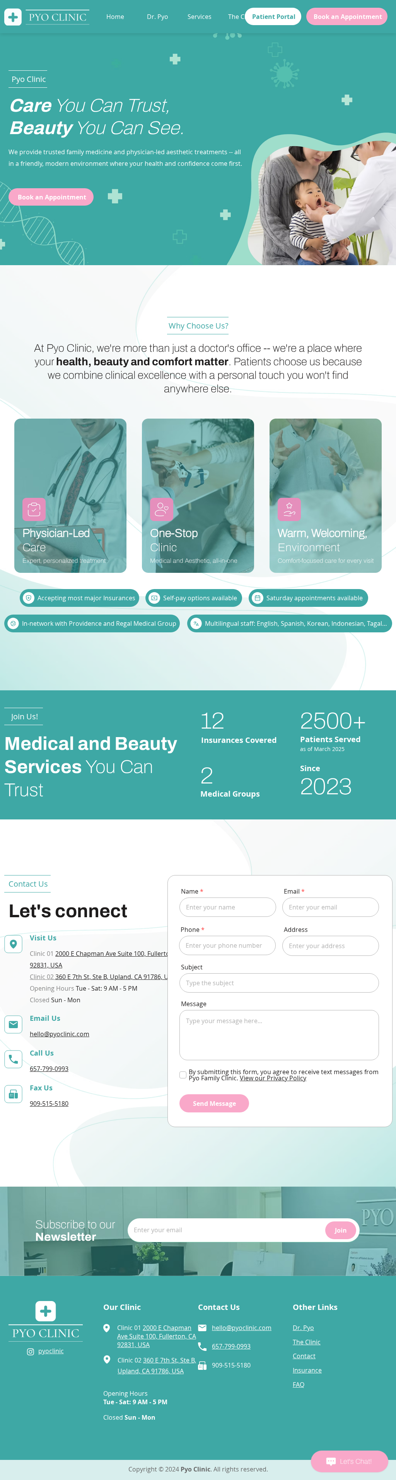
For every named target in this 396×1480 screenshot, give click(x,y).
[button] (202, 16)
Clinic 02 (42, 976)
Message (194, 1004)
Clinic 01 (130, 1327)
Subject (192, 967)
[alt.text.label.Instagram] (30, 1351)
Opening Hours (125, 1393)
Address (296, 929)
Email (292, 891)
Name (189, 891)
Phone (190, 929)
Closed (129, 1417)
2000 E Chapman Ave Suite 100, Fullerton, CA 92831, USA (156, 1336)
